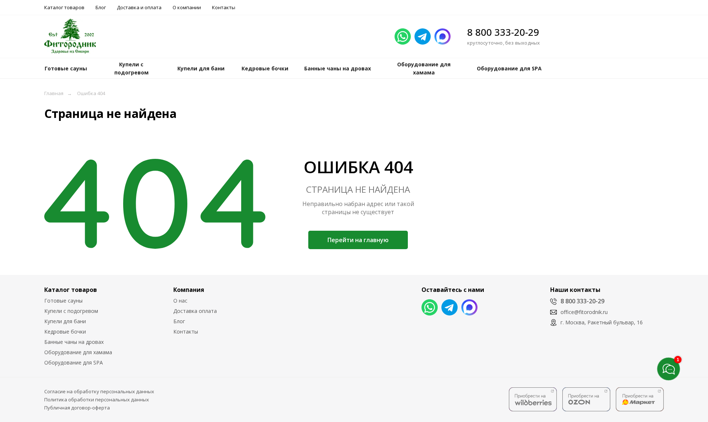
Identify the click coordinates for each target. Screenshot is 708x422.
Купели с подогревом (71, 310)
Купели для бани (65, 321)
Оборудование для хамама (78, 352)
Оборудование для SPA (73, 362)
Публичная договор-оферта (77, 407)
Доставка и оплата (139, 7)
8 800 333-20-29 (503, 32)
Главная (53, 93)
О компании (187, 7)
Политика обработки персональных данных (96, 399)
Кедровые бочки (65, 331)
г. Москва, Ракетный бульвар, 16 (601, 322)
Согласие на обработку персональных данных (99, 391)
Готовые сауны (63, 300)
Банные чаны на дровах (74, 341)
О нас (180, 300)
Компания (188, 290)
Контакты (223, 7)
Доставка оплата (195, 310)
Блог (101, 7)
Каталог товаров (64, 7)
